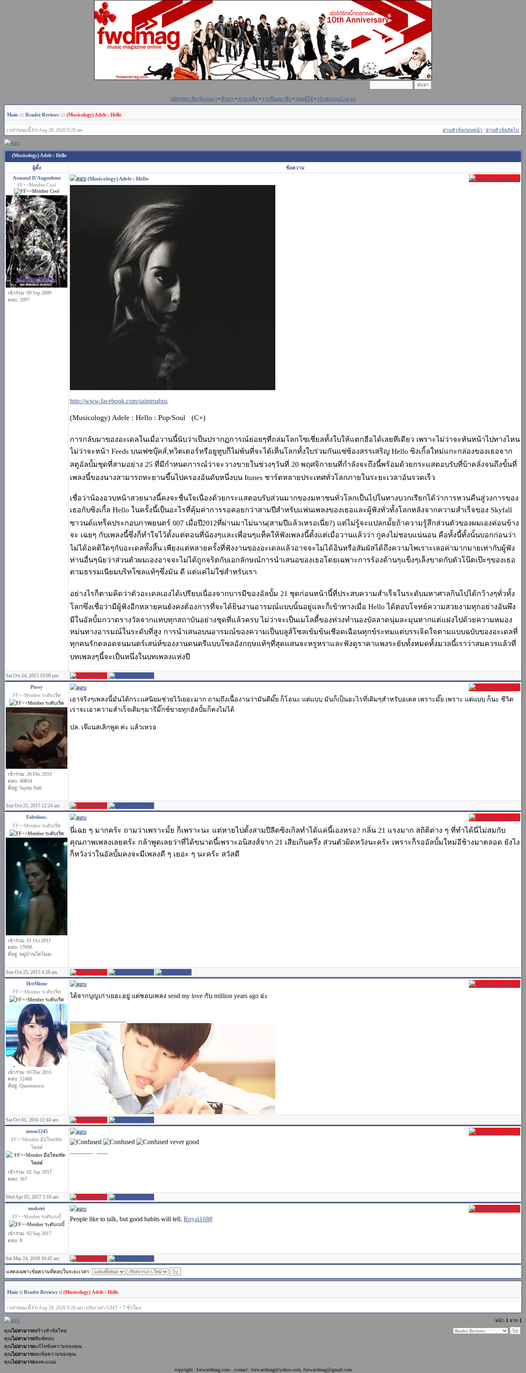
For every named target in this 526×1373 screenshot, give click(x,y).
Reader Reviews (42, 115)
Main (12, 115)
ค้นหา (227, 99)
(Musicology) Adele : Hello (94, 115)
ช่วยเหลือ (248, 99)
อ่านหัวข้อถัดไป (502, 130)
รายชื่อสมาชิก (276, 99)
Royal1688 (198, 1218)
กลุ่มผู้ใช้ (304, 99)
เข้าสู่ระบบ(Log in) (336, 99)
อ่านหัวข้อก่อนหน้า (462, 130)
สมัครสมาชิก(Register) (194, 99)
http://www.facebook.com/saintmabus (119, 401)
